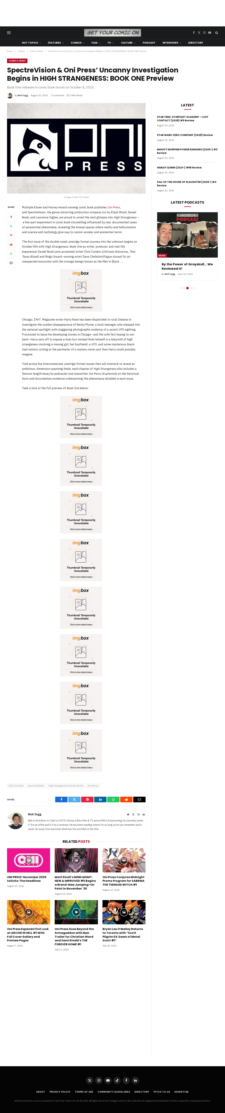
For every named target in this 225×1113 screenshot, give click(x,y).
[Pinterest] (11, 235)
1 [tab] (180, 288)
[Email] (11, 263)
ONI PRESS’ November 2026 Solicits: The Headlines (26, 879)
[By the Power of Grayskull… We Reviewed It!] (187, 235)
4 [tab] (190, 288)
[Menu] (9, 33)
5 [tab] (194, 288)
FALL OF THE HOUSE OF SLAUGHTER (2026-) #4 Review (186, 183)
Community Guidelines (114, 1091)
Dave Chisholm (36, 785)
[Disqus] (76, 1007)
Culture (127, 42)
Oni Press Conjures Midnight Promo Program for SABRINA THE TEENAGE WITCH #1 (123, 881)
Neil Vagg (23, 95)
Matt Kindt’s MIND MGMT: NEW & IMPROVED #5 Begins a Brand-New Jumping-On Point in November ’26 (75, 883)
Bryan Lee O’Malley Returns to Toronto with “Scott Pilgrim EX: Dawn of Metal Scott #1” (122, 934)
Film (94, 42)
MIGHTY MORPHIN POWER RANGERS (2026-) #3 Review (187, 151)
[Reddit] (11, 245)
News (162, 255)
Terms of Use (84, 1091)
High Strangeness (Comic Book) (66, 785)
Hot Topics (30, 42)
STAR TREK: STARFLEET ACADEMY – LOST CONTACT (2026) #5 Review (182, 118)
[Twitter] (11, 226)
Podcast (149, 42)
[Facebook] (11, 217)
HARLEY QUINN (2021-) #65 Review (179, 167)
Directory (195, 42)
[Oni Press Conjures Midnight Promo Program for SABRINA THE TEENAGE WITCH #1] (124, 860)
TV (109, 42)
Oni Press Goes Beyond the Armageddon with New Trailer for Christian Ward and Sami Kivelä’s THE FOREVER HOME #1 (74, 936)
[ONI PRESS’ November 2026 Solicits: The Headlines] (28, 860)
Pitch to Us (162, 1091)
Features (54, 42)
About (40, 1091)
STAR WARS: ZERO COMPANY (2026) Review (185, 135)
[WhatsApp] (11, 254)
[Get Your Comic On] (112, 32)
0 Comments (57, 95)
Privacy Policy (60, 1091)
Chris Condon (16, 785)
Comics (76, 42)
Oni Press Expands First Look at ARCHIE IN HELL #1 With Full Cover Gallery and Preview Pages (28, 934)
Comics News (17, 60)
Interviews (170, 42)
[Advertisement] (112, 13)
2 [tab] (184, 288)
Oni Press (114, 207)
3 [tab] (187, 288)
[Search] (216, 33)
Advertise (181, 1091)
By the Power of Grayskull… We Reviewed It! (187, 266)
